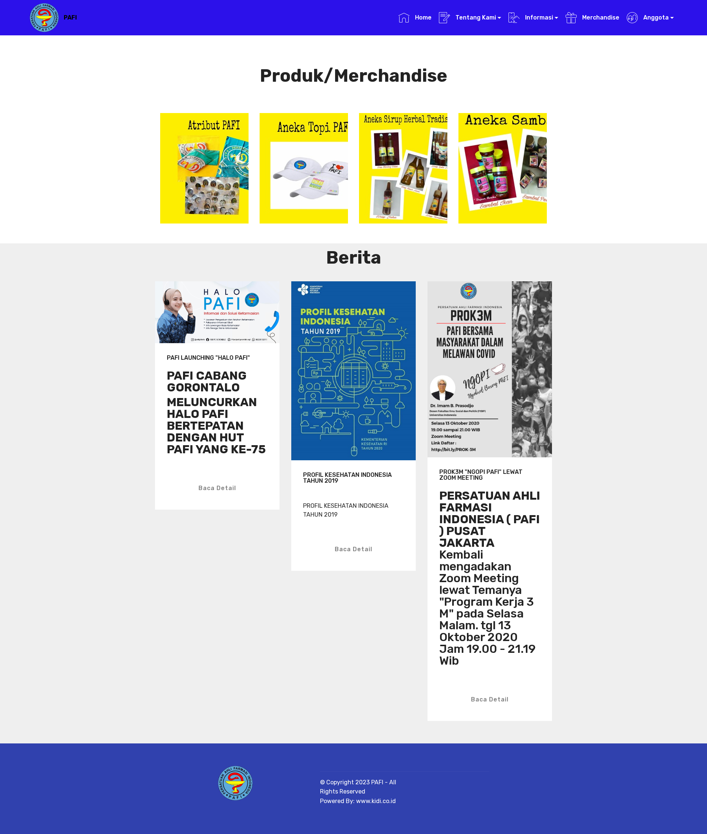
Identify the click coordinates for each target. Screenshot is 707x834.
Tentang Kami (475, 17)
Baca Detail (217, 488)
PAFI (70, 17)
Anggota (655, 17)
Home (422, 17)
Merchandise (600, 17)
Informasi (538, 17)
